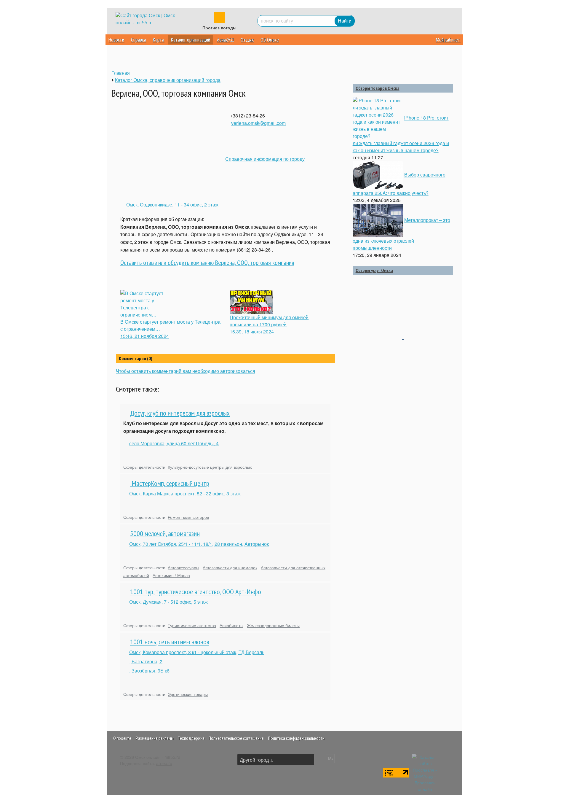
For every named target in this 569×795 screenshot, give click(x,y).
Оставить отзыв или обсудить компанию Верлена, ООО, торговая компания (207, 262)
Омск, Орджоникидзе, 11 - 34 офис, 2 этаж (172, 204)
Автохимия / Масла (171, 575)
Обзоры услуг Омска (374, 270)
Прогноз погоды (219, 28)
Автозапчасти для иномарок (230, 567)
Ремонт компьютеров (188, 517)
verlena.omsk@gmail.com (258, 123)
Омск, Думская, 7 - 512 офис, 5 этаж (168, 601)
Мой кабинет (448, 39)
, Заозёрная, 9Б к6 (149, 670)
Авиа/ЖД (225, 39)
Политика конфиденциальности (296, 738)
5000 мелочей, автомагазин (165, 533)
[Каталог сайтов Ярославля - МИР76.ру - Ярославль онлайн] (424, 772)
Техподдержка (191, 738)
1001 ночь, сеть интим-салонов (169, 641)
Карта (158, 39)
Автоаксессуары (183, 567)
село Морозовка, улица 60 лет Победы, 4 (174, 443)
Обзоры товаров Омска (377, 88)
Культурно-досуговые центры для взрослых (210, 467)
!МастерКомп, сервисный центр (169, 483)
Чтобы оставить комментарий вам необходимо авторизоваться (185, 371)
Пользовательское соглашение (236, 738)
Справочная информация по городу (265, 158)
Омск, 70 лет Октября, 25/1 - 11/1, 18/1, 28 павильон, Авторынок (199, 543)
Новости (116, 39)
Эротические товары (188, 694)
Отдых (247, 39)
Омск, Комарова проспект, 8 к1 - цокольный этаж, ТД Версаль (196, 652)
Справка (138, 39)
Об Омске (269, 39)
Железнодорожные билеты (273, 625)
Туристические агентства (192, 625)
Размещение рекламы (155, 738)
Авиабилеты (231, 625)
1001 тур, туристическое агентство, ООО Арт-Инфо (195, 591)
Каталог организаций (190, 39)
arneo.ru (164, 763)
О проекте (122, 738)
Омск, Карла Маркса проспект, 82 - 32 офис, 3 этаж (185, 493)
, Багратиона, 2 (145, 661)
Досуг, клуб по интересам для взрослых (180, 413)
